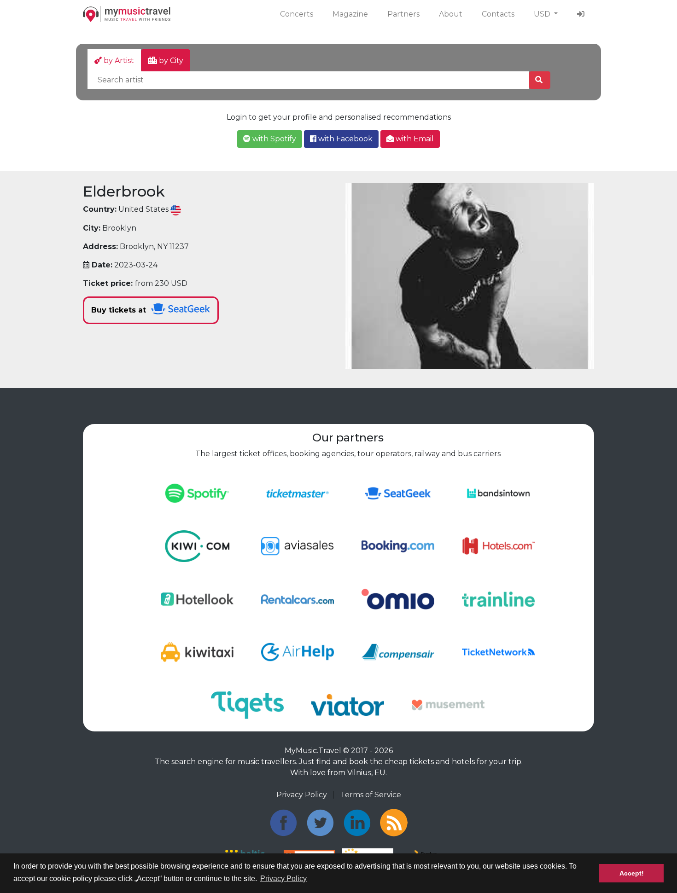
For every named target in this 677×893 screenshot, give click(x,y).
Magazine (350, 14)
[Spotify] (197, 492)
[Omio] (398, 598)
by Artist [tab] (118, 60)
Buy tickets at (119, 310)
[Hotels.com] (498, 545)
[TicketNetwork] (498, 651)
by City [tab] (170, 60)
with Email (414, 138)
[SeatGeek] (398, 492)
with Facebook (344, 138)
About (450, 14)
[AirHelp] (297, 651)
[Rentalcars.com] (297, 598)
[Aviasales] (297, 545)
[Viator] (347, 704)
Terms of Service (370, 794)
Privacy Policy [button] (283, 878)
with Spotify (273, 138)
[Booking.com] (398, 545)
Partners (403, 14)
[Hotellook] (197, 598)
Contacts (498, 14)
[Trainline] (498, 598)
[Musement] (448, 704)
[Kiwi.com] (197, 545)
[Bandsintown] (498, 492)
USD (543, 14)
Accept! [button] (631, 873)
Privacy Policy (301, 794)
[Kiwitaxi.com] (197, 651)
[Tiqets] (247, 704)
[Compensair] (398, 651)
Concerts (296, 14)
